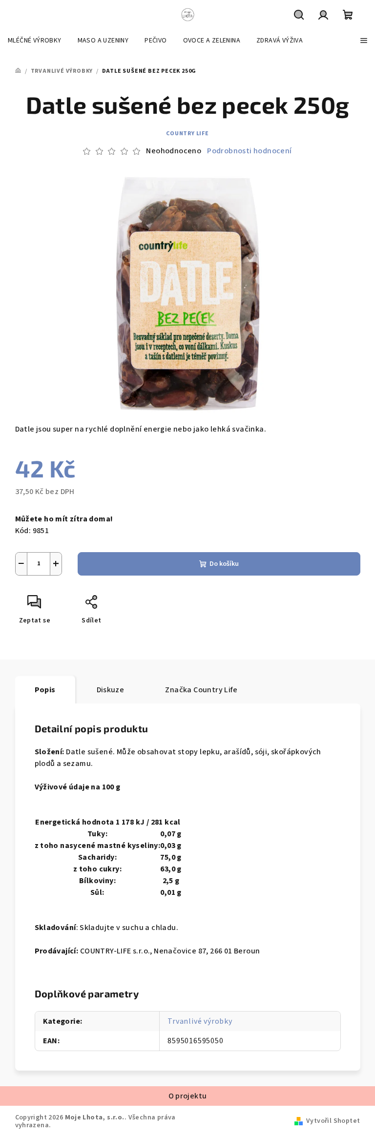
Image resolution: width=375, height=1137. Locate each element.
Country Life (187, 133)
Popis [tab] (45, 689)
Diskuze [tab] (111, 689)
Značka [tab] (201, 689)
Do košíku (224, 564)
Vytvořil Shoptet (333, 1121)
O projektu (187, 1096)
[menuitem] (34, 40)
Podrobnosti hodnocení (249, 150)
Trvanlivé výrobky (199, 1021)
